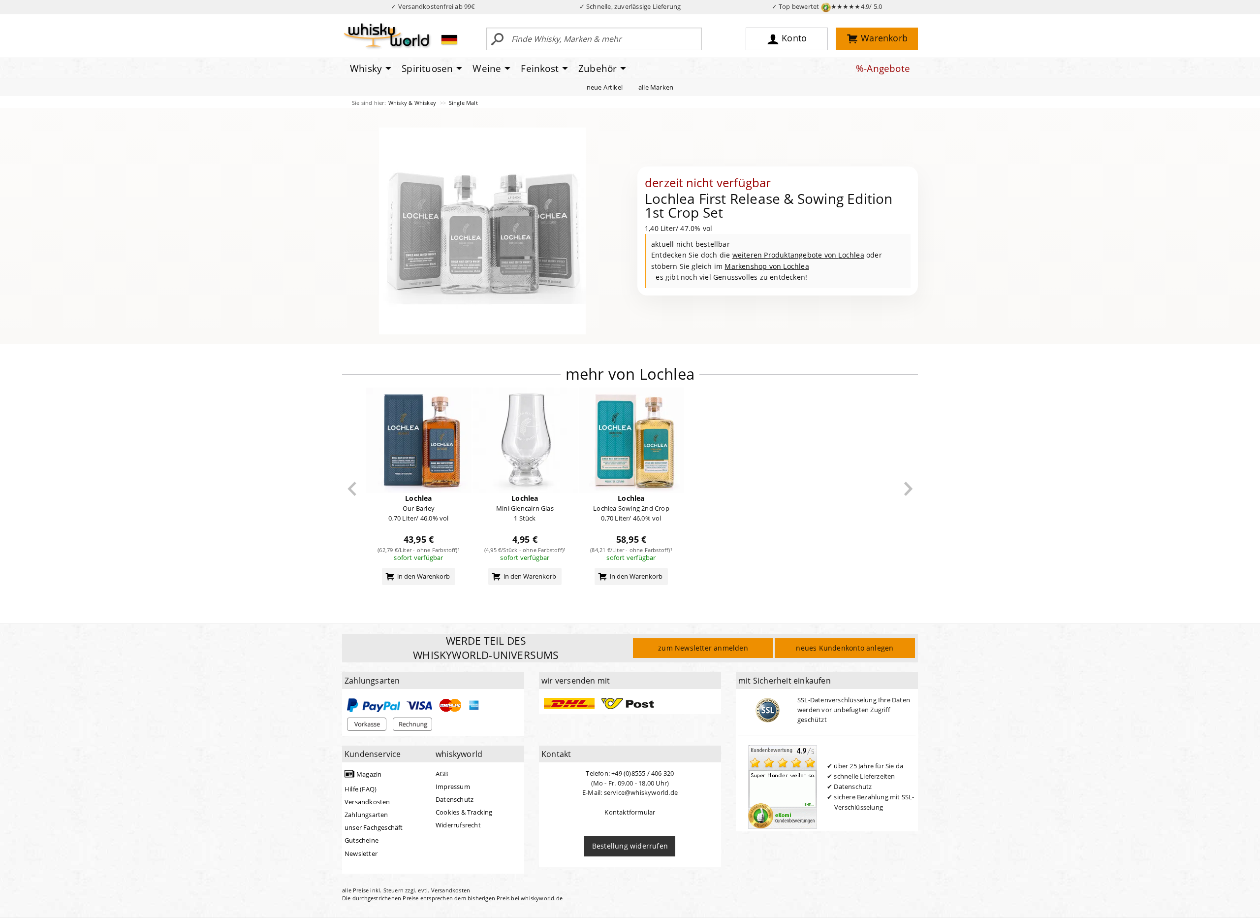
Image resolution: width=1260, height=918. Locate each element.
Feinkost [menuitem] (540, 68)
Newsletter (361, 853)
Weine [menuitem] (486, 68)
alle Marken (655, 87)
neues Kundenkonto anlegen (844, 648)
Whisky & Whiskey (413, 102)
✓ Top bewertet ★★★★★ (827, 6)
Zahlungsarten (366, 814)
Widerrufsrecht (458, 824)
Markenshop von (766, 266)
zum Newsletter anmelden (703, 648)
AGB (442, 773)
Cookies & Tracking (464, 812)
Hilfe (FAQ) (361, 789)
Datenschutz (454, 799)
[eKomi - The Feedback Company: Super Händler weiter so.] (782, 786)
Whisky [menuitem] (366, 68)
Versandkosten (367, 801)
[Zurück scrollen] (352, 489)
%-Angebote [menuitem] (883, 68)
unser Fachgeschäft (374, 827)
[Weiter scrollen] (908, 489)
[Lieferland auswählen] (449, 39)
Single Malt (463, 102)
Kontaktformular (629, 812)
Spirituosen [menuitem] (427, 68)
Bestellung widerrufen (630, 846)
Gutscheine (361, 840)
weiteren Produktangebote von (798, 255)
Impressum (453, 786)
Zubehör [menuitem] (597, 68)
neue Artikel (605, 87)
